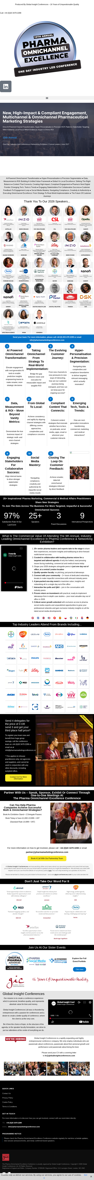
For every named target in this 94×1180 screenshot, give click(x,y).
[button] (47, 98)
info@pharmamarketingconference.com (47, 340)
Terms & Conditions (9, 1107)
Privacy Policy (7, 1098)
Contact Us (6, 1093)
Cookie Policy (7, 1102)
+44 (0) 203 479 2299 (65, 337)
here (49, 870)
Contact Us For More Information (18, 778)
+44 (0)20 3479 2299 (12, 13)
